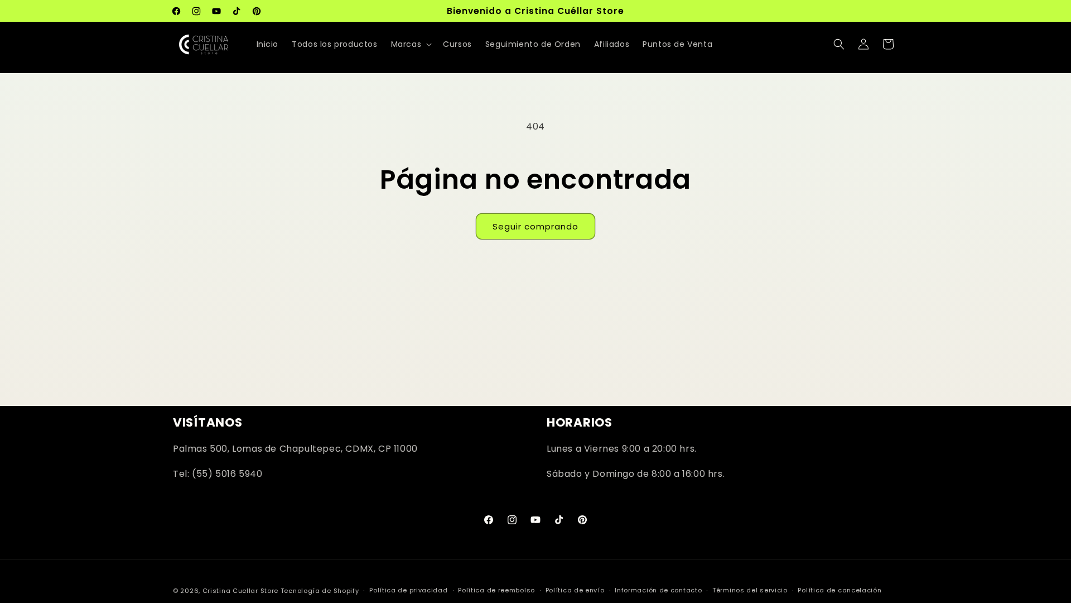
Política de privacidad (408, 590)
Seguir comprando (535, 226)
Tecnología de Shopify (320, 590)
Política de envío (575, 590)
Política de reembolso (496, 590)
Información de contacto (658, 590)
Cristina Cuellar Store (240, 590)
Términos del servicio (750, 590)
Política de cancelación (839, 590)
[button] (410, 44)
